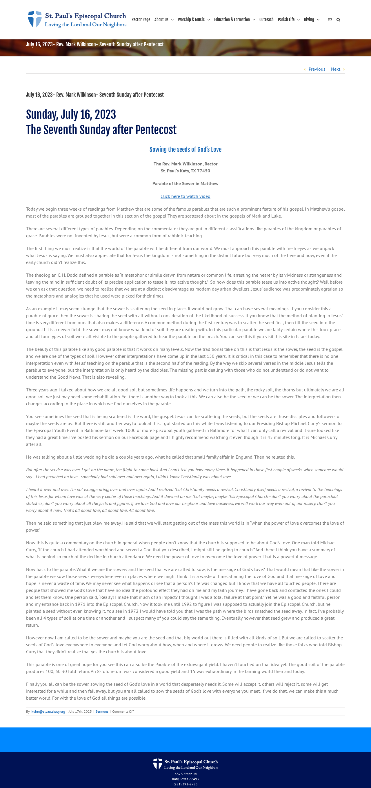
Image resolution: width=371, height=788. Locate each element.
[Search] (339, 19)
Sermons (102, 711)
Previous (317, 69)
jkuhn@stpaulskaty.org (48, 711)
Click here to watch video (185, 196)
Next (335, 69)
